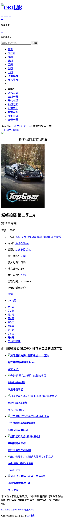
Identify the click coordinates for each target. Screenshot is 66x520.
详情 (10, 294)
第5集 (11, 322)
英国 (23, 256)
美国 (16, 490)
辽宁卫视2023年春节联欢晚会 (21, 423)
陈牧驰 (11, 450)
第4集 (11, 318)
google (30, 509)
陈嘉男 (19, 430)
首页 (10, 49)
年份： (14, 275)
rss (2, 509)
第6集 (11, 326)
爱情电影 (13, 100)
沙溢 (20, 389)
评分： (5, 230)
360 (19, 509)
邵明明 (27, 450)
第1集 (11, 307)
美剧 (10, 64)
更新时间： (14, 281)
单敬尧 (19, 450)
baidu (7, 509)
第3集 (11, 314)
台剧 (10, 68)
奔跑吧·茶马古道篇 (16, 382)
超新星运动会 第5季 (17, 443)
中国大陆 (18, 410)
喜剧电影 (13, 97)
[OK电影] (11, 7)
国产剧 (11, 53)
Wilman (25, 243)
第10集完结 (14, 341)
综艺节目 (26, 126)
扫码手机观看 (10, 130)
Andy (18, 243)
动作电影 (13, 93)
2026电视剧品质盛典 (17, 403)
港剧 (10, 57)
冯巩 (25, 430)
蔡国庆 (11, 430)
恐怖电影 (13, 108)
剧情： (11, 288)
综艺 (28, 249)
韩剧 (10, 61)
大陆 (16, 369)
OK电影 (12, 300)
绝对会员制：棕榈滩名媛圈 (20, 463)
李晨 (10, 389)
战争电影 (13, 116)
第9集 (11, 337)
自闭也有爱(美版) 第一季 (19, 483)
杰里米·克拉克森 (24, 237)
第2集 (11, 310)
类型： (11, 249)
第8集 (11, 333)
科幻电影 (13, 104)
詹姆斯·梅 (39, 237)
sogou (14, 509)
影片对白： (14, 262)
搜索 (35, 43)
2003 (23, 275)
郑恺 (15, 389)
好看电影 (13, 119)
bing (24, 509)
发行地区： (14, 256)
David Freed (14, 470)
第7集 (11, 330)
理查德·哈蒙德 (53, 237)
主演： (11, 237)
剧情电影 (13, 112)
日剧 (10, 72)
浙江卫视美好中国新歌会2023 (21, 362)
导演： (11, 243)
